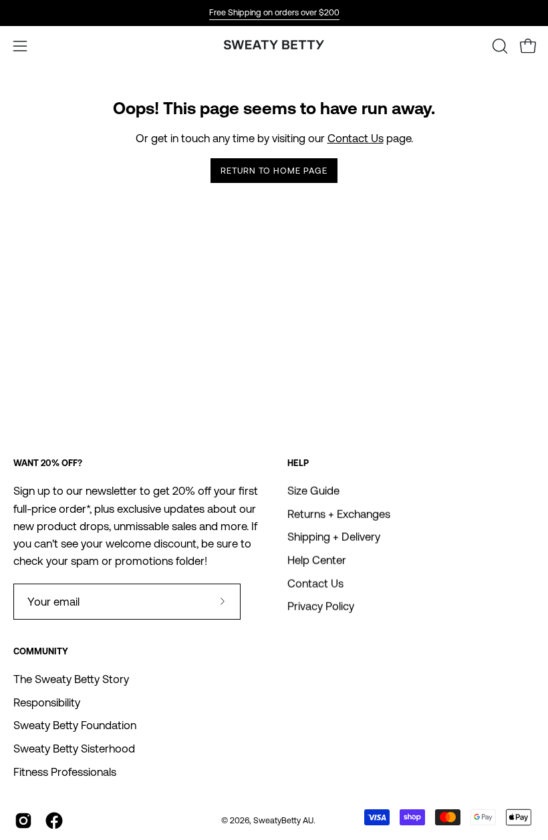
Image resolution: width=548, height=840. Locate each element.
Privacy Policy (320, 607)
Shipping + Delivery (333, 537)
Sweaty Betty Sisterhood (74, 748)
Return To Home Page (274, 171)
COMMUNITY (40, 651)
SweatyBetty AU (283, 820)
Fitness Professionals (64, 772)
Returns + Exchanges (338, 514)
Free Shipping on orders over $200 (274, 12)
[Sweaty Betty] (274, 46)
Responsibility (46, 702)
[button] (498, 46)
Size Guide (313, 490)
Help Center (316, 560)
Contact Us (355, 138)
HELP (298, 463)
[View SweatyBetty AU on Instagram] (23, 821)
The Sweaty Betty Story (71, 679)
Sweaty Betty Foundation (74, 725)
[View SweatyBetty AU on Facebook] (54, 821)
